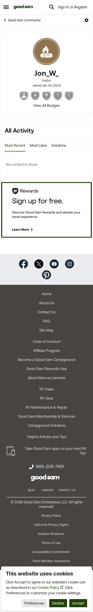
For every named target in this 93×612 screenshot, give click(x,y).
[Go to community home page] (23, 7)
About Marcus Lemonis (46, 378)
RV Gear (46, 398)
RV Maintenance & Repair (46, 407)
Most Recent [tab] (15, 145)
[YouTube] (54, 263)
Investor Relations (51, 534)
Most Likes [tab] (38, 145)
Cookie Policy (48, 587)
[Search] (51, 7)
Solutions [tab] (58, 145)
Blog (31, 490)
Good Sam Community (24, 20)
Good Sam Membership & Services (46, 416)
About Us (46, 303)
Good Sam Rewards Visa (46, 369)
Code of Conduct (46, 341)
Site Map (46, 330)
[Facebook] (23, 263)
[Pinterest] (46, 274)
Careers (47, 490)
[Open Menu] (86, 20)
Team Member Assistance (51, 561)
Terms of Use (51, 543)
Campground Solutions (46, 425)
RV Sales (47, 389)
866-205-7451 (50, 466)
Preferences (34, 603)
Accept (78, 603)
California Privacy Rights (51, 525)
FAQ (46, 321)
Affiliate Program (46, 351)
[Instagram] (69, 263)
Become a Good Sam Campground (46, 360)
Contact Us (46, 312)
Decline (58, 603)
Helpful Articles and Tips (46, 437)
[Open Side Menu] (6, 7)
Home (46, 294)
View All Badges (46, 105)
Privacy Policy (51, 515)
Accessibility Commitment (51, 552)
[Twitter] (38, 263)
